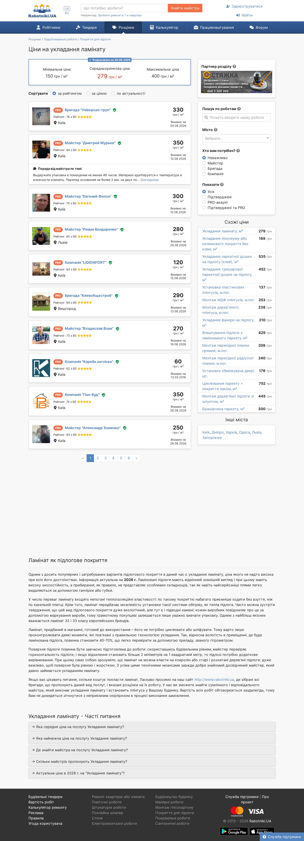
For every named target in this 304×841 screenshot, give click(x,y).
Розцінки (126, 27)
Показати (211, 184)
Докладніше (149, 180)
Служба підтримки (284, 837)
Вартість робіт (41, 802)
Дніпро (218, 432)
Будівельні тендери (45, 796)
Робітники (51, 27)
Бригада (215, 168)
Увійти (247, 15)
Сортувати (38, 93)
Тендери (89, 27)
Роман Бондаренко (91, 229)
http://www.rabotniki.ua (214, 679)
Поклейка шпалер (107, 812)
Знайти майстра (185, 8)
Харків (231, 432)
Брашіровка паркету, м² (223, 409)
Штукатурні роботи (109, 807)
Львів (256, 432)
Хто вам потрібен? (219, 150)
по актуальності (131, 93)
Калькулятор (167, 27)
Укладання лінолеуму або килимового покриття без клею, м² (225, 243)
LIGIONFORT (85, 262)
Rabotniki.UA (260, 821)
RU (67, 13)
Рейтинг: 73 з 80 (64, 335)
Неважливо (218, 158)
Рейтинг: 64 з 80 (65, 150)
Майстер (215, 163)
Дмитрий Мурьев (90, 143)
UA (67, 8)
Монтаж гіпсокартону (174, 807)
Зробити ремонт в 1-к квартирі (120, 15)
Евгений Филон (88, 196)
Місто (207, 129)
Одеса (244, 432)
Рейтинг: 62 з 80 (65, 368)
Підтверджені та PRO (226, 207)
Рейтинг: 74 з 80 (64, 401)
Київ (206, 432)
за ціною (99, 93)
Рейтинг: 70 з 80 (64, 203)
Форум (262, 27)
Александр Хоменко (93, 428)
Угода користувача (45, 823)
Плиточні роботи (107, 802)
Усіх (211, 191)
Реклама (35, 812)
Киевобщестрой (89, 295)
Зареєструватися (247, 6)
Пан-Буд (82, 394)
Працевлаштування (217, 27)
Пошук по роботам (219, 108)
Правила (36, 818)
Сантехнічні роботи (172, 823)
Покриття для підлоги (174, 812)
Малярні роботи (169, 802)
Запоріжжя (212, 437)
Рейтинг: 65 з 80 (65, 236)
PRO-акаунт (218, 202)
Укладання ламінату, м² (222, 231)
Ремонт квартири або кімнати (118, 796)
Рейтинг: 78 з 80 (64, 117)
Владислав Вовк (89, 328)
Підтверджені (220, 197)
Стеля (97, 818)
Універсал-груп (88, 110)
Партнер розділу (216, 66)
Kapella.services (89, 361)
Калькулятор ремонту (47, 807)
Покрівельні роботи (172, 818)
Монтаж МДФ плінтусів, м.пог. (228, 300)
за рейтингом (70, 93)
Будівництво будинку (174, 796)
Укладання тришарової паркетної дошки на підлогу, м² (227, 274)
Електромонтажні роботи (114, 823)
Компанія (215, 174)
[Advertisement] (109, 504)
